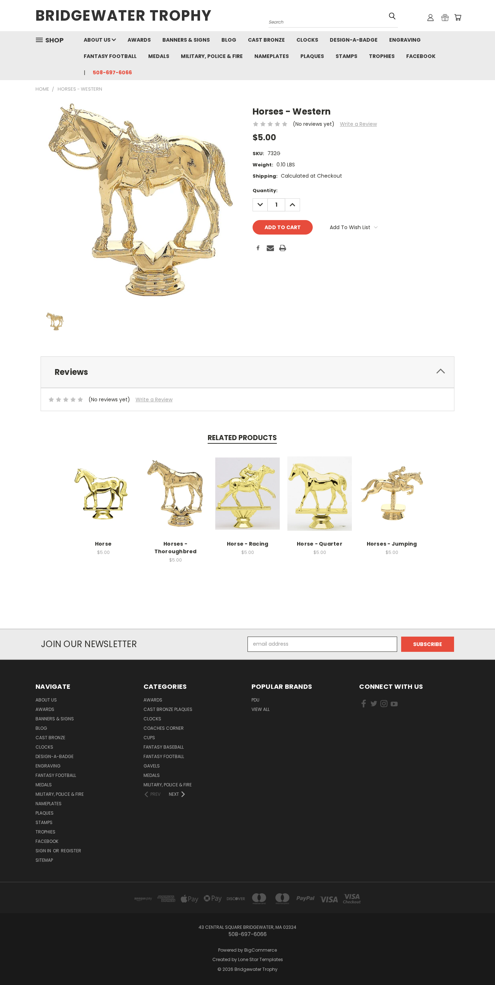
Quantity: (265, 190)
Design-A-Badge (354, 40)
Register (71, 851)
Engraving (405, 40)
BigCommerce (260, 950)
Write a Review (358, 124)
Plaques (312, 56)
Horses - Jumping (392, 543)
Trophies (382, 56)
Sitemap (44, 860)
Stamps (346, 56)
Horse (103, 543)
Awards (139, 40)
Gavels (151, 766)
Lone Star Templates (260, 959)
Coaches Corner (163, 728)
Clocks (307, 40)
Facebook (421, 56)
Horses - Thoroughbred (175, 547)
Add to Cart (103, 499)
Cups (149, 737)
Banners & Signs (186, 40)
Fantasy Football (110, 56)
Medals (158, 56)
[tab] (247, 372)
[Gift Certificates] (445, 17)
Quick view (103, 486)
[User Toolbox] (430, 17)
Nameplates (271, 56)
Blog (228, 40)
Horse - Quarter (319, 543)
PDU (255, 700)
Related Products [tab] (242, 438)
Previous (476, 962)
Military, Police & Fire (212, 56)
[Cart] (457, 17)
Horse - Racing (248, 543)
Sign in (44, 851)
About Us (98, 40)
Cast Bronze (266, 40)
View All (260, 709)
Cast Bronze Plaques (167, 709)
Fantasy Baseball (163, 747)
